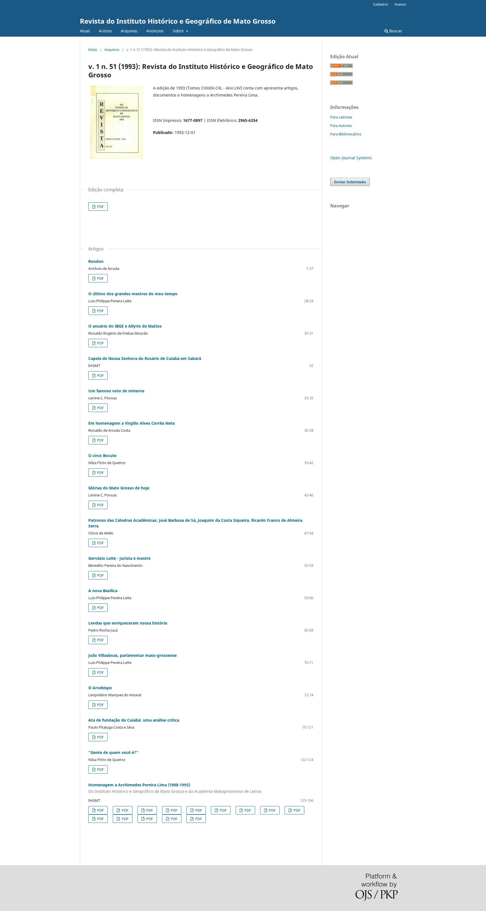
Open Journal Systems (351, 157)
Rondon (96, 261)
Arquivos (129, 30)
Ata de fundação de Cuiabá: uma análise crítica (133, 720)
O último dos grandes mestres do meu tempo (132, 293)
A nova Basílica (102, 590)
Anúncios (155, 30)
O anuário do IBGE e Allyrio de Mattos (125, 326)
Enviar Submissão (350, 181)
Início (92, 49)
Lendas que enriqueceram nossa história (127, 623)
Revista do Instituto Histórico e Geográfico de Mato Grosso (178, 21)
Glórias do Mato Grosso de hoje (118, 488)
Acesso (105, 30)
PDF (100, 206)
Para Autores (341, 125)
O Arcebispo (100, 687)
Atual (85, 30)
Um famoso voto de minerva (116, 390)
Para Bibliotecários (345, 133)
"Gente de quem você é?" (113, 752)
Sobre (179, 30)
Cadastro (380, 4)
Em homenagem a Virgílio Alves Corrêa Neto (131, 423)
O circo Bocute (102, 455)
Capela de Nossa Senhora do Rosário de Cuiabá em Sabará (144, 358)
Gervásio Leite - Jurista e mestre (119, 558)
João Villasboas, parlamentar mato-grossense (132, 655)
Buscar (395, 30)
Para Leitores (341, 117)
